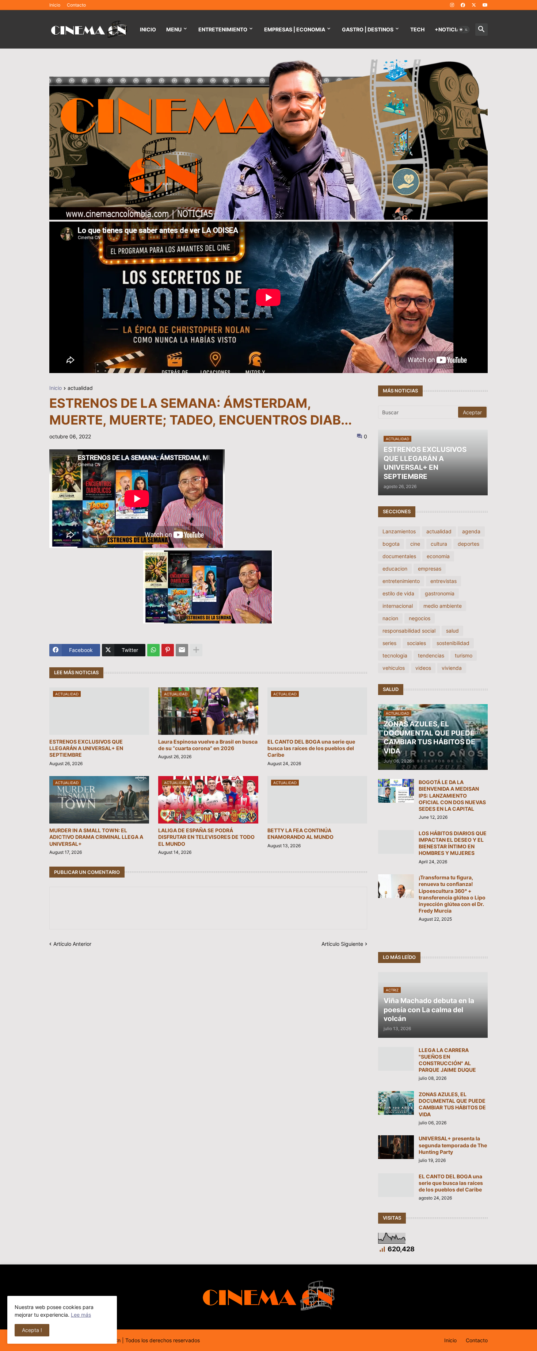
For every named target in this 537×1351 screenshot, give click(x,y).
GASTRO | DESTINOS (367, 29)
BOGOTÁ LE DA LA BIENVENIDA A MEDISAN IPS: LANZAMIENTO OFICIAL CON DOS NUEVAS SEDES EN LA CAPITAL (452, 795)
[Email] (182, 650)
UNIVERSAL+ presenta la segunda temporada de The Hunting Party (453, 1145)
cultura (439, 544)
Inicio (54, 5)
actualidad (80, 388)
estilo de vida (398, 593)
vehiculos (393, 668)
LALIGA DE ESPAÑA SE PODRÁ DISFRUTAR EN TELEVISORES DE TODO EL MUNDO (206, 837)
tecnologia (394, 655)
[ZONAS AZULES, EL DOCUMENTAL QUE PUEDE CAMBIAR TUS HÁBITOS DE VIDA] (396, 1103)
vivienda (452, 668)
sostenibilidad (453, 643)
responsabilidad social (408, 630)
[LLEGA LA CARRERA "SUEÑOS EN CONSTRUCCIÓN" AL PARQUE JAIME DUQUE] (396, 1059)
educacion (394, 568)
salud (452, 630)
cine (415, 544)
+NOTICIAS (449, 29)
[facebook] (463, 5)
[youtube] (485, 5)
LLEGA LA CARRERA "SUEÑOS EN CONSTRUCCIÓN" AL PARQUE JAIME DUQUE (447, 1060)
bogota (391, 544)
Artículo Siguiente (342, 944)
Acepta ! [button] (32, 1330)
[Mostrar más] (196, 650)
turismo (463, 655)
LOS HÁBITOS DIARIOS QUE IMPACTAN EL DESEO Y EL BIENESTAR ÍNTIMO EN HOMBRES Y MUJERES (453, 843)
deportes (468, 544)
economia (438, 556)
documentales (399, 556)
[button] (463, 29)
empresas (429, 568)
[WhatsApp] (153, 650)
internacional (397, 606)
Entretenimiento (222, 29)
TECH (417, 29)
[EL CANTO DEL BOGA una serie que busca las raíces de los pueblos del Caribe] (396, 1185)
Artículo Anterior (72, 944)
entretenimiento (401, 581)
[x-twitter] (474, 5)
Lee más (81, 1315)
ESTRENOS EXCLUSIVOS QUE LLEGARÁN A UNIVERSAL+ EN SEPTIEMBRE (86, 748)
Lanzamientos (399, 531)
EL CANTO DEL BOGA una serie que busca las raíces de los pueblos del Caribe (311, 748)
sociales (416, 643)
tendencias (431, 655)
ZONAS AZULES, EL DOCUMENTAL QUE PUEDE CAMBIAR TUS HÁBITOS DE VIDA (452, 1104)
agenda (471, 531)
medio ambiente (442, 606)
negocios (419, 618)
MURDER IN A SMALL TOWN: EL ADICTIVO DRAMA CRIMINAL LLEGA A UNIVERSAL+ (96, 837)
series (389, 643)
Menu (174, 29)
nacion (390, 618)
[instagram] (452, 5)
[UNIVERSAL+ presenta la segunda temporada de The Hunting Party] (396, 1147)
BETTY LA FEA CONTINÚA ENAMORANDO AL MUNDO (300, 833)
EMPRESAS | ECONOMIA (294, 29)
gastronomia (439, 593)
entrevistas (443, 581)
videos (423, 668)
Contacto (76, 5)
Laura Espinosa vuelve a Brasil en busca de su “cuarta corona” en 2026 (208, 744)
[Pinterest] (167, 650)
